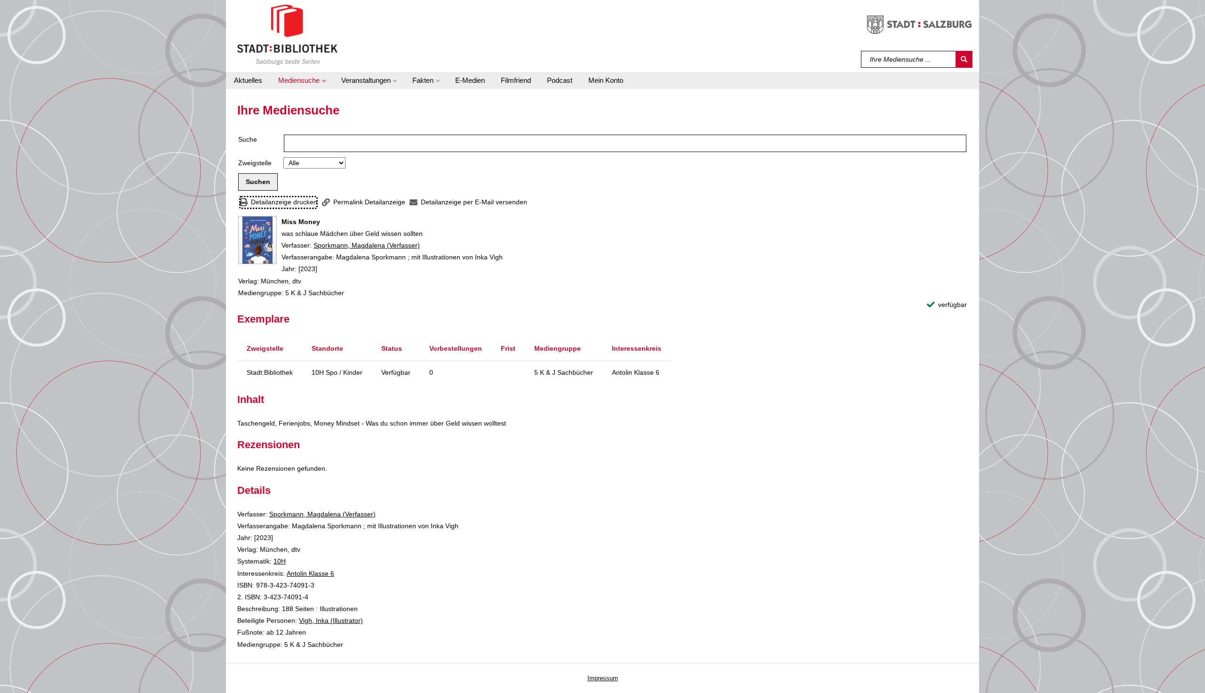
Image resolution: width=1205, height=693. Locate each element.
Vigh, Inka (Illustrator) (331, 620)
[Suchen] (964, 59)
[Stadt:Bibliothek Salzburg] (287, 34)
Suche (247, 139)
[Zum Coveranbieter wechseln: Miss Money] (257, 240)
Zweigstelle (255, 163)
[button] (302, 80)
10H (279, 561)
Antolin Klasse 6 (310, 573)
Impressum (602, 678)
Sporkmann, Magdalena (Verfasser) (366, 245)
